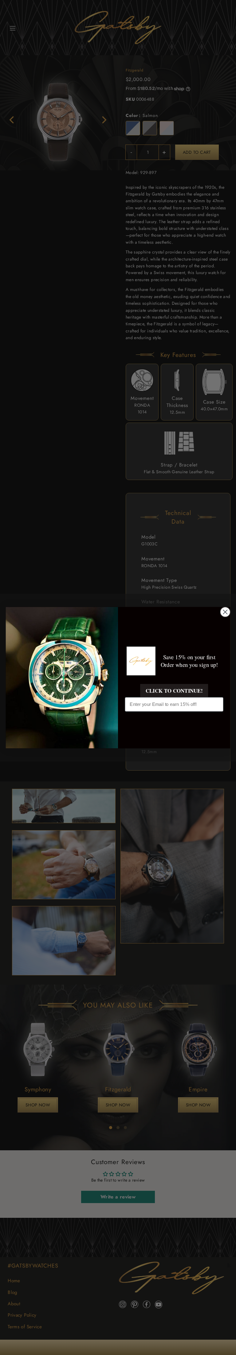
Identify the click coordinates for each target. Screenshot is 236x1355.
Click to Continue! (174, 690)
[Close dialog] (225, 612)
